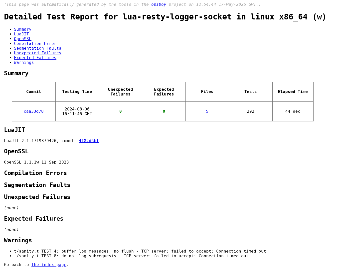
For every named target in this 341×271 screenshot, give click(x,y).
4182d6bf (89, 140)
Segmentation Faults (37, 48)
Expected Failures (35, 57)
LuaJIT (21, 34)
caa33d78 (34, 111)
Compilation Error (35, 43)
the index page (48, 264)
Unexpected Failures (37, 53)
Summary (22, 29)
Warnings (24, 62)
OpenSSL (22, 38)
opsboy (158, 4)
